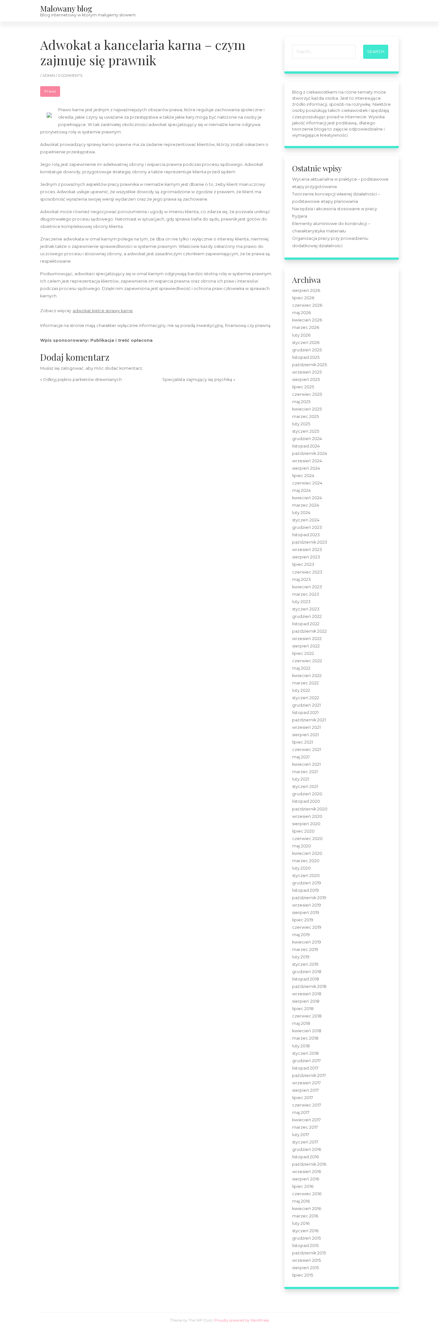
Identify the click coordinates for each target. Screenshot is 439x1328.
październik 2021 (309, 720)
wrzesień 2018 (306, 993)
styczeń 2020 (306, 875)
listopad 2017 (305, 1068)
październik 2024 (309, 453)
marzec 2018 (305, 1038)
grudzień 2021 (306, 705)
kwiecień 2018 (306, 1030)
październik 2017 (309, 1075)
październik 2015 (309, 1253)
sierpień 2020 (306, 823)
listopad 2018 (305, 979)
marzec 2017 (305, 1127)
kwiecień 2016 (306, 1208)
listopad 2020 (306, 801)
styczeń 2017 (305, 1142)
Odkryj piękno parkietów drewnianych (82, 379)
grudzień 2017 (306, 1060)
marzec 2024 (305, 505)
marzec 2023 (305, 594)
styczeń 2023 (305, 609)
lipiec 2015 (302, 1275)
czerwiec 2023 (307, 572)
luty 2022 (301, 690)
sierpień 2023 (306, 557)
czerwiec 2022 (307, 660)
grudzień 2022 (307, 616)
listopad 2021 (305, 712)
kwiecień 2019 (306, 942)
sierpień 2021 (305, 734)
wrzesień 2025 (307, 372)
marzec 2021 (305, 771)
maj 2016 (301, 1201)
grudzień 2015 (306, 1238)
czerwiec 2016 (306, 1193)
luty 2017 (300, 1134)
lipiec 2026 (303, 297)
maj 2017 (300, 1112)
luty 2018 (301, 1045)
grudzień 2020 (307, 793)
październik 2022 (309, 631)
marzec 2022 (305, 683)
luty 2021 (300, 779)
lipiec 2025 (303, 386)
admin (49, 75)
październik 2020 (309, 809)
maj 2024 (301, 490)
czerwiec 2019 (306, 927)
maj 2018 (301, 1023)
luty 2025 (301, 423)
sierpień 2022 (306, 646)
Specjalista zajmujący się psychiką (197, 379)
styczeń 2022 (305, 697)
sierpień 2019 (305, 912)
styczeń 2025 (305, 431)
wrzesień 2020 (307, 816)
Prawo (50, 91)
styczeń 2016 (305, 1230)
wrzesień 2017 (306, 1082)
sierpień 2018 (305, 1001)
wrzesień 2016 (306, 1171)
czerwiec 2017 (306, 1105)
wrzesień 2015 (306, 1260)
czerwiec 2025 (307, 394)
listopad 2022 (305, 623)
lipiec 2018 (303, 1008)
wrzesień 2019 (306, 905)
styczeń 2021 (305, 786)
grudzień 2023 (307, 527)
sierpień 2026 (306, 290)
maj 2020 (301, 846)
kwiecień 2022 (307, 675)
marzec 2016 (305, 1216)
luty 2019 (300, 956)
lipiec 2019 (302, 919)
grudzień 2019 (306, 883)
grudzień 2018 (306, 971)
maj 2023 (301, 579)
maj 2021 (300, 756)
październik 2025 (309, 364)
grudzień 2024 (307, 438)
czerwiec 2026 (307, 305)
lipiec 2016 (302, 1186)
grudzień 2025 (307, 350)
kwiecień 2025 (307, 409)
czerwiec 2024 (307, 483)
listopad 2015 (305, 1245)
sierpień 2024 (306, 468)
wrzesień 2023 (307, 549)
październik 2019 (309, 897)
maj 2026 (301, 312)
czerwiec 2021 (306, 749)
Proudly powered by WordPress (241, 1320)
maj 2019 (301, 934)
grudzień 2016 (306, 1149)
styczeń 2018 (305, 1053)
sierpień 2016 (305, 1179)
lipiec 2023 (303, 564)
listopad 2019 (305, 890)
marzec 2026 (305, 327)
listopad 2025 (305, 357)
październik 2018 (309, 986)
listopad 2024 (306, 446)
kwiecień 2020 (307, 853)
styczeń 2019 (305, 964)
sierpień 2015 (305, 1267)
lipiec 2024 (303, 475)
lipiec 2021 (302, 742)
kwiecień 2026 (307, 320)
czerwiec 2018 (307, 1016)
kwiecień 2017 (306, 1119)
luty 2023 (301, 601)
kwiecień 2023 (307, 586)
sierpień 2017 (305, 1090)
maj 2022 (301, 668)
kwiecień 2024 (307, 497)
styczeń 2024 (305, 520)
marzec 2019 (305, 949)
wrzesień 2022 (307, 638)
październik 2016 (309, 1164)
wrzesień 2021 (306, 727)
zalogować (72, 368)
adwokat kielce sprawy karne (103, 310)
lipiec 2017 (302, 1097)
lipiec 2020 (303, 831)
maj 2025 (301, 401)
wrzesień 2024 (307, 460)
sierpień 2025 (306, 379)
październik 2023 (309, 542)
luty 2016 (300, 1223)
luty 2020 (301, 868)
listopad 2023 (306, 534)
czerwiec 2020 (307, 838)
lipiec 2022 (303, 653)
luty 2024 (301, 512)
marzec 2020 (305, 860)
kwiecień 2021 (306, 764)
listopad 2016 (305, 1156)
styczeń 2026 (305, 342)
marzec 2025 (305, 416)
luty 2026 (301, 335)
